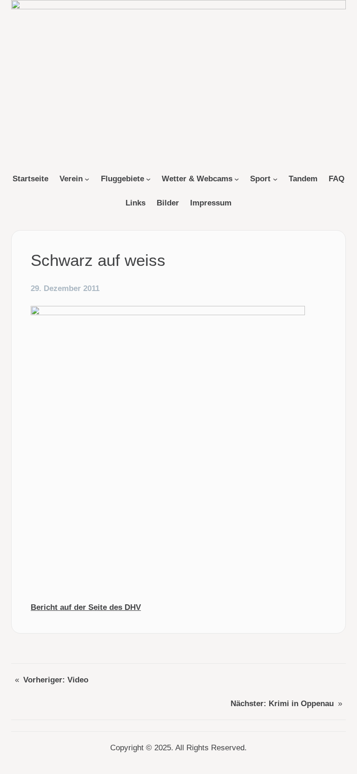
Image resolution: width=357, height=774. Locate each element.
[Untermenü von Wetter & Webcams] (236, 179)
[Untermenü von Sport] (275, 179)
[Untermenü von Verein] (87, 179)
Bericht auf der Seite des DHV (86, 607)
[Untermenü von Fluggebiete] (148, 179)
